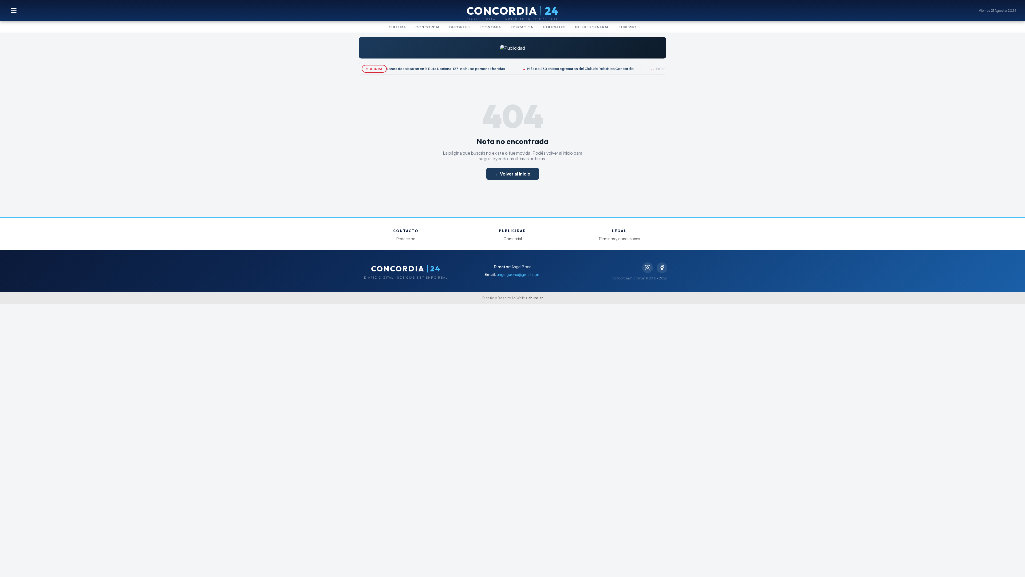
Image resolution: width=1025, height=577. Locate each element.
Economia (490, 27)
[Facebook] (662, 267)
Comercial (512, 238)
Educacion (522, 27)
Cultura (397, 27)
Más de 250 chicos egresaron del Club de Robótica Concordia (576, 69)
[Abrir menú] (14, 10)
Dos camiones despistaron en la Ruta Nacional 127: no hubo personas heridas (434, 69)
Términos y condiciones (619, 238)
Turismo (628, 27)
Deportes (459, 27)
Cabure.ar (534, 298)
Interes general (592, 27)
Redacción (405, 238)
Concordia (427, 27)
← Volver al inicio (512, 174)
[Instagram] (647, 267)
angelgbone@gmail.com (519, 274)
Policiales (554, 27)
